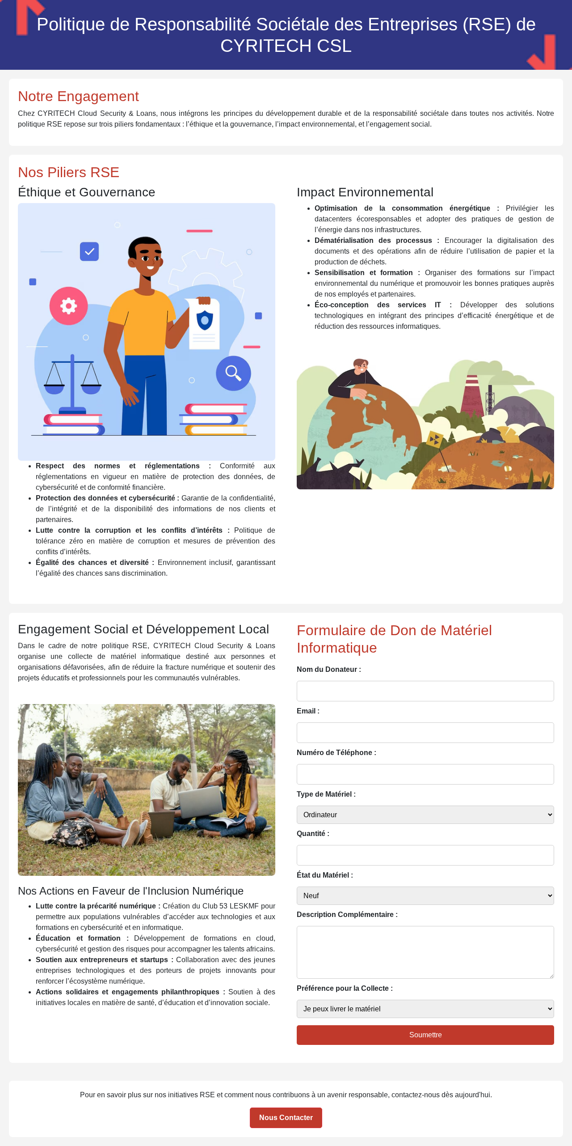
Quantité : (313, 833)
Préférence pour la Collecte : (345, 988)
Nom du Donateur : (329, 669)
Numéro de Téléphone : (336, 752)
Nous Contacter (286, 1117)
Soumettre (425, 1035)
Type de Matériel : (326, 794)
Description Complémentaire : (347, 914)
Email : (308, 711)
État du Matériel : (325, 875)
